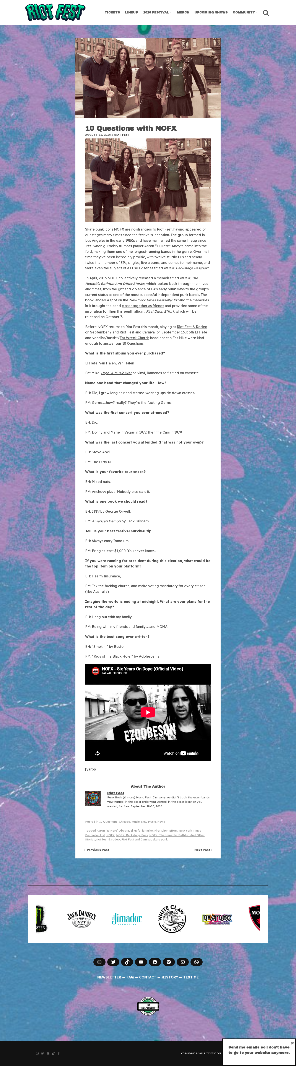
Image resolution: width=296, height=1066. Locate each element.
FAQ (130, 977)
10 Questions (108, 821)
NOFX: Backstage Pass (132, 835)
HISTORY (170, 977)
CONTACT (147, 977)
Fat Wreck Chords (134, 338)
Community (244, 12)
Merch (183, 12)
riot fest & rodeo (108, 839)
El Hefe (135, 830)
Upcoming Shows (211, 12)
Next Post (202, 850)
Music (136, 821)
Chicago (124, 821)
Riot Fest (122, 134)
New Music (148, 821)
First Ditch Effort (165, 830)
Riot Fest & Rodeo (192, 327)
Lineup (131, 12)
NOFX (110, 835)
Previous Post (97, 850)
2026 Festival (156, 12)
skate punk (160, 839)
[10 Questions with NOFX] (148, 78)
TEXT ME (191, 977)
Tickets (112, 12)
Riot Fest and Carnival (138, 332)
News (161, 821)
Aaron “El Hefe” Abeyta (113, 830)
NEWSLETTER (109, 977)
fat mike (147, 830)
